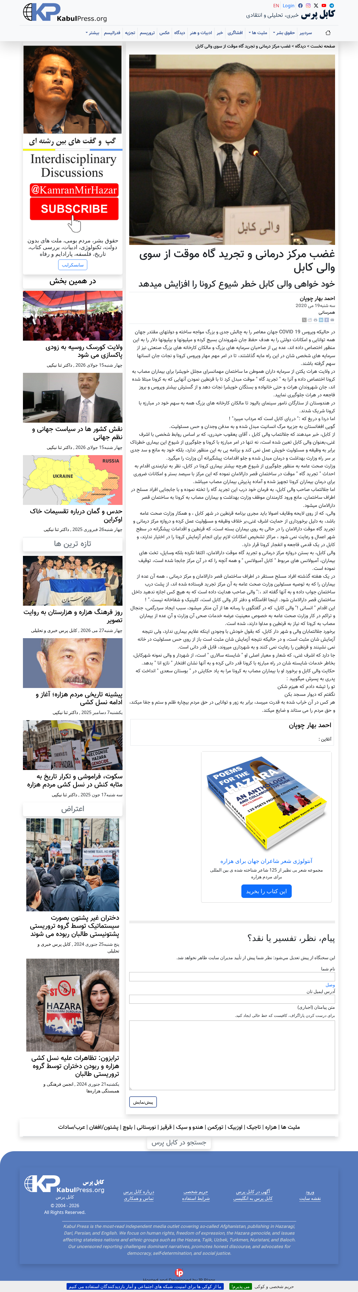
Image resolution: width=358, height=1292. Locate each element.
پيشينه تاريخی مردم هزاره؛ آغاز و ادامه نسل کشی (79, 698)
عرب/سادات (71, 1127)
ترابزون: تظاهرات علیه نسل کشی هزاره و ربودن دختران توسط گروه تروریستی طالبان (75, 1066)
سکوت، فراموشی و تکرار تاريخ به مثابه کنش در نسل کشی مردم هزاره (75, 780)
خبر (220, 33)
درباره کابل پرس (138, 1191)
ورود (310, 1191)
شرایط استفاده (196, 1198)
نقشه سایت (310, 1198)
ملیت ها (290, 1127)
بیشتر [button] (93, 33)
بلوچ (128, 1127)
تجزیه (130, 33)
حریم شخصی (195, 1191)
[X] (304, 320)
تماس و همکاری (139, 1198)
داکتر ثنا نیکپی (59, 365)
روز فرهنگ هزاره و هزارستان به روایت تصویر (73, 616)
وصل (330, 985)
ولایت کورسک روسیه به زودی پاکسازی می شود (84, 351)
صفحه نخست (322, 46)
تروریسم (147, 33)
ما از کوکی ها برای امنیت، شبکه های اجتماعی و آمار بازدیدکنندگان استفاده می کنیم (145, 1286)
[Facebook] (326, 320)
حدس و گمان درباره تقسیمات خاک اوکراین (76, 515)
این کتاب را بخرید (266, 891)
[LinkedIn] (321, 320)
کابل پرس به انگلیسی (253, 1198)
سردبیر (306, 33)
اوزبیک (235, 1127)
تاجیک (254, 1127)
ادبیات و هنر (201, 33)
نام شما (328, 969)
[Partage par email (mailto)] (332, 320)
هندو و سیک (189, 1127)
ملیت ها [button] (259, 33)
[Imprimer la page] (315, 320)
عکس (164, 33)
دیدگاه (179, 33)
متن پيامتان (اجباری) (316, 1007)
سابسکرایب (73, 265)
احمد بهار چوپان (317, 298)
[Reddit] (310, 320)
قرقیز (166, 1127)
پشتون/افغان (104, 1127)
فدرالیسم (112, 33)
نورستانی (146, 1127)
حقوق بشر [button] (285, 33)
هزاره (271, 1127)
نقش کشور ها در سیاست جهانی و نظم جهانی (77, 433)
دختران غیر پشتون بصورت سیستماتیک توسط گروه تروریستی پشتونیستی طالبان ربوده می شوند (74, 926)
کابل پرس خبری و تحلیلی (54, 630)
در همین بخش (73, 281)
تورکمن (215, 1127)
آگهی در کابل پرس (253, 1191)
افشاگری (235, 33)
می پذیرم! (241, 1286)
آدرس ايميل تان (321, 991)
